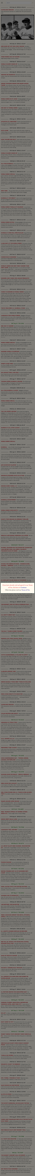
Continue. (24, 587)
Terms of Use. (25, 590)
